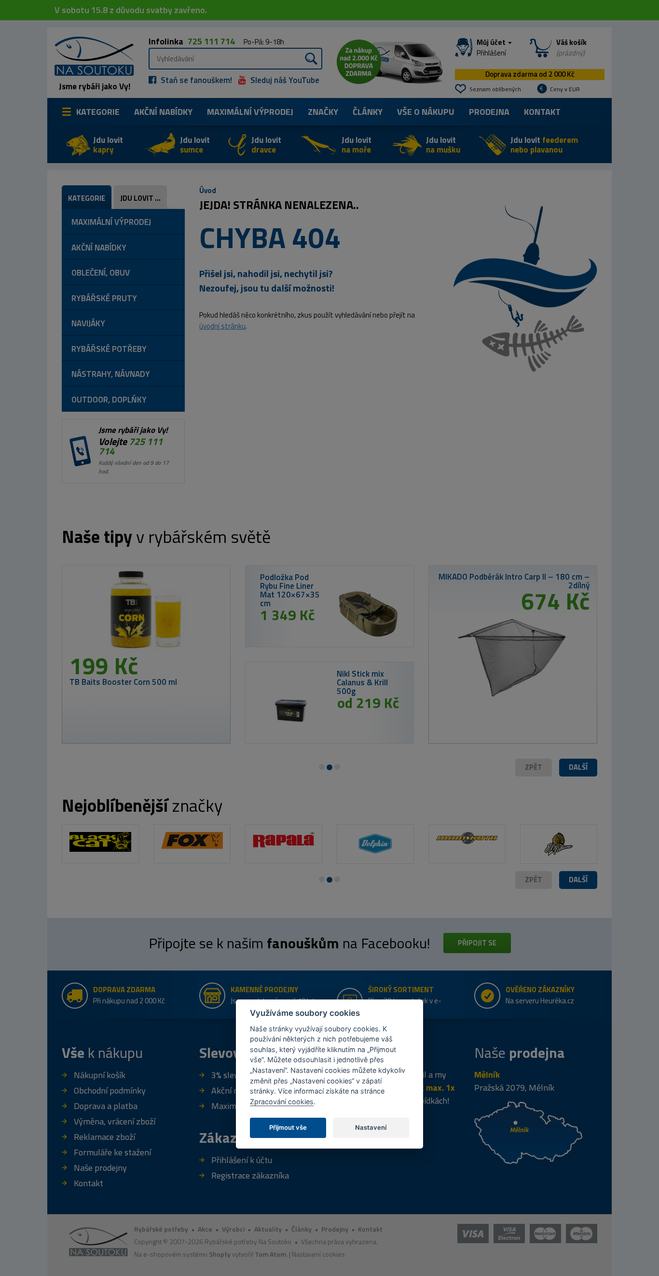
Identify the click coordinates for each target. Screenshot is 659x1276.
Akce (205, 1229)
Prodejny (334, 1229)
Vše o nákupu (425, 111)
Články (368, 111)
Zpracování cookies (282, 1101)
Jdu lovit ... (140, 198)
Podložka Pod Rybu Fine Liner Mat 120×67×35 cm (290, 590)
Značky (323, 111)
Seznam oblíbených (495, 89)
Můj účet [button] (492, 48)
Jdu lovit (108, 145)
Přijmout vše (288, 1127)
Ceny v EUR (565, 89)
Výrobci (233, 1229)
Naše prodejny (100, 1167)
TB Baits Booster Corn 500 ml (123, 682)
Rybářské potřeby (161, 1229)
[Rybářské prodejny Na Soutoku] (528, 1131)
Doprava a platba (105, 1105)
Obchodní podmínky (110, 1090)
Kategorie (98, 111)
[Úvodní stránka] (90, 55)
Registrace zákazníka (250, 1175)
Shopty (220, 1254)
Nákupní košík (99, 1075)
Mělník (487, 1074)
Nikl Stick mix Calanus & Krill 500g (362, 682)
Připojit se (477, 942)
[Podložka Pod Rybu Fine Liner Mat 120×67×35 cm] (368, 614)
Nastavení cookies (318, 1254)
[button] (578, 768)
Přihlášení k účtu (241, 1159)
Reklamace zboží (104, 1136)
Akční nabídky (163, 111)
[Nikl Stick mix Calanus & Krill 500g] (291, 710)
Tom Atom (270, 1254)
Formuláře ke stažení (112, 1152)
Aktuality (268, 1229)
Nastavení (370, 1127)
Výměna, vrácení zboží (114, 1121)
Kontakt (542, 111)
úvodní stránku (222, 326)
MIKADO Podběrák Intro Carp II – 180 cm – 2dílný (514, 581)
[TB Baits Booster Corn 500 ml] (146, 613)
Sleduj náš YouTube (283, 80)
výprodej (250, 111)
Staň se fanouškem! (195, 80)
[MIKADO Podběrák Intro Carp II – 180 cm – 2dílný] (513, 654)
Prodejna (489, 111)
